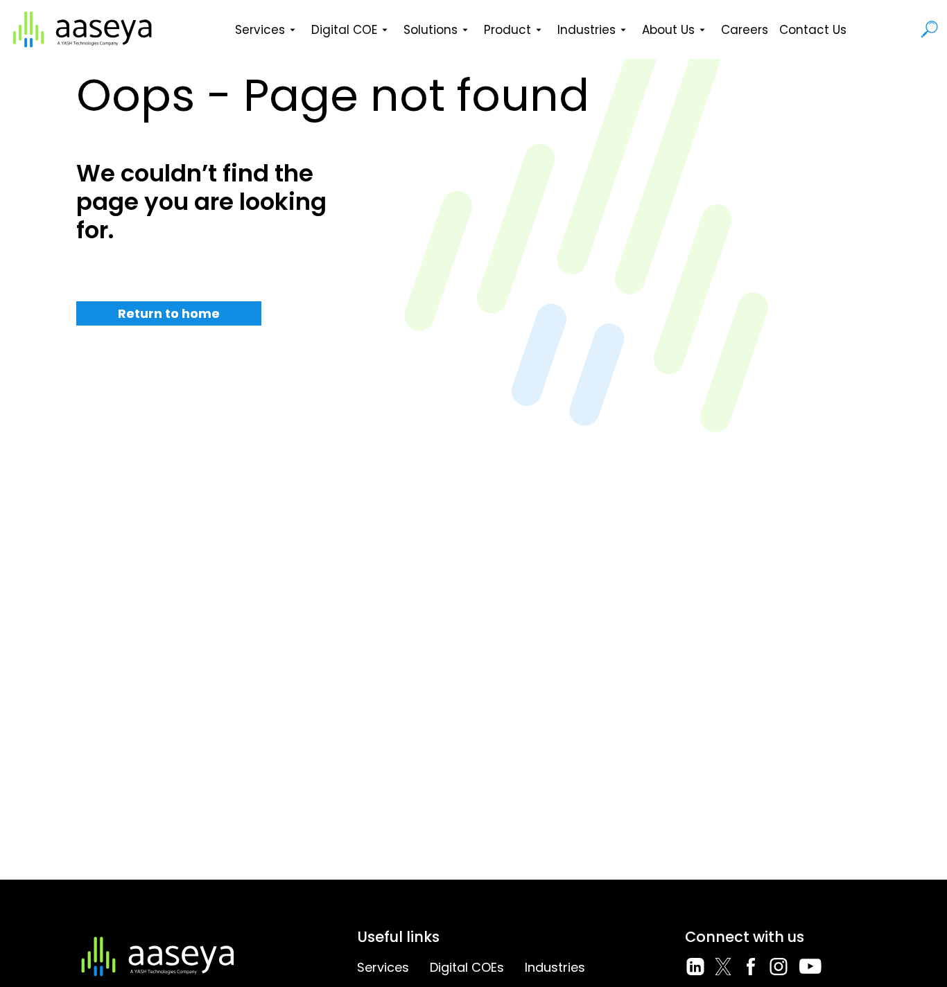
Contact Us (812, 29)
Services (260, 29)
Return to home (169, 313)
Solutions (430, 29)
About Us (668, 29)
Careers (744, 29)
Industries (586, 29)
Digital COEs (467, 967)
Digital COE (344, 29)
